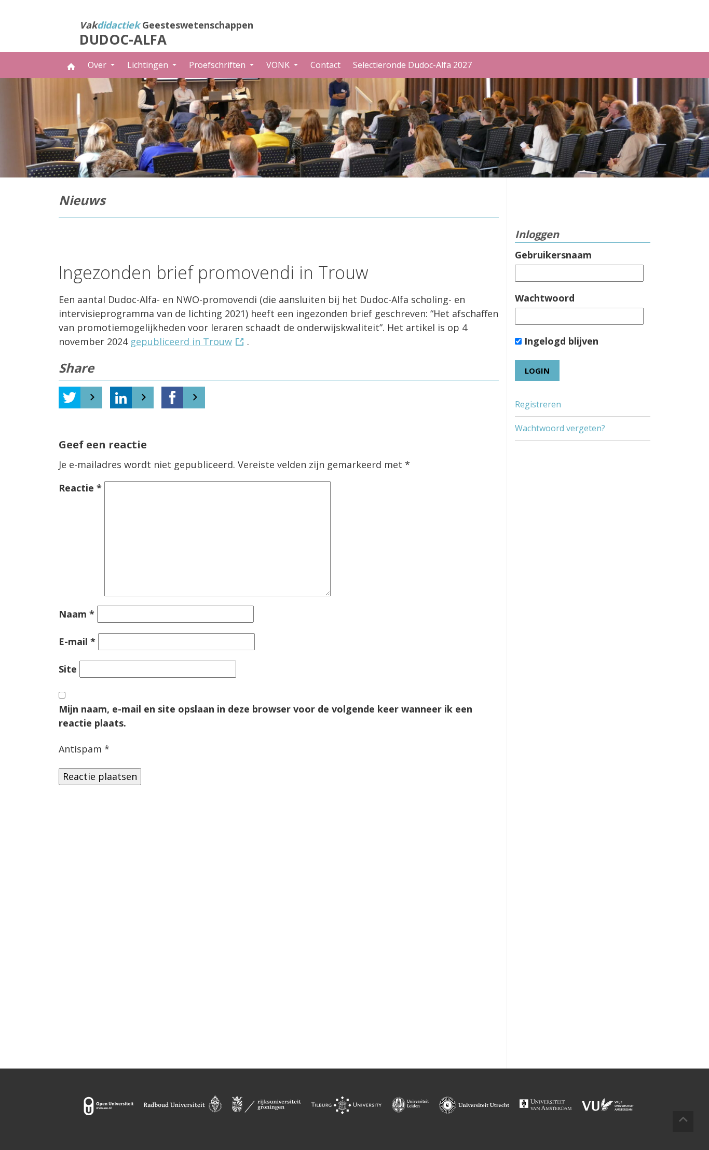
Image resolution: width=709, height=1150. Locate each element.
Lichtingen (148, 65)
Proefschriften (218, 65)
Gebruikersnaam (553, 255)
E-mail (77, 641)
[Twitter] (69, 397)
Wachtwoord (545, 298)
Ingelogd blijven (560, 341)
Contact (325, 65)
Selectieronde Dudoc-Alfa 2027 (412, 65)
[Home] (70, 65)
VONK (279, 65)
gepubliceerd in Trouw (181, 341)
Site (68, 669)
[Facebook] (172, 397)
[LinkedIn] (121, 397)
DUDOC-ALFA (123, 39)
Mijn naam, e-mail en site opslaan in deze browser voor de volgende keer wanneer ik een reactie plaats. (265, 716)
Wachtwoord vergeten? (560, 428)
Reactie (80, 488)
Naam (76, 614)
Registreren (538, 404)
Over (98, 65)
